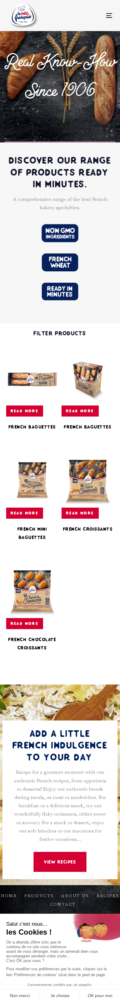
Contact (63, 904)
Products (39, 895)
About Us (75, 895)
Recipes (108, 895)
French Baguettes (32, 426)
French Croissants (88, 529)
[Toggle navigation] (95, 15)
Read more (25, 411)
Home (9, 895)
